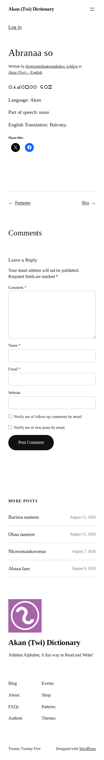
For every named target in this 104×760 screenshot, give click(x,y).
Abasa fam (19, 568)
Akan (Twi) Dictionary (31, 9)
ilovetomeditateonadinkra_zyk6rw (52, 66)
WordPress (87, 749)
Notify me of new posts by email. (40, 427)
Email (14, 369)
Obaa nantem (21, 534)
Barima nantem (23, 517)
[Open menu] (92, 9)
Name (14, 345)
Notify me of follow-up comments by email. (48, 417)
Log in (14, 27)
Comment (17, 288)
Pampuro (23, 202)
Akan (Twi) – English (25, 72)
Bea (85, 202)
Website (14, 393)
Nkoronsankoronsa (26, 551)
